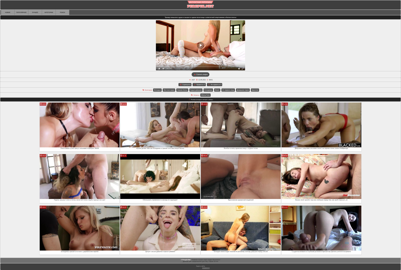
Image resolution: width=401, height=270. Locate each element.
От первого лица (228, 90)
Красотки (255, 90)
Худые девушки (196, 90)
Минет (217, 90)
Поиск (62, 12)
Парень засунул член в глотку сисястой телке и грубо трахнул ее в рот (79, 200)
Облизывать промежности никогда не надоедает (160, 200)
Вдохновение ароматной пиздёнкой (240, 200)
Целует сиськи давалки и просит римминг (160, 251)
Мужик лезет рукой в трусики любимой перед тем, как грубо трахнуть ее (321, 200)
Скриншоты (186, 84)
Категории (49, 12)
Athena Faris (205, 95)
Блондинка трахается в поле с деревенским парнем (79, 251)
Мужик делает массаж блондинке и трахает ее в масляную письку (160, 148)
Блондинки (208, 90)
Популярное (21, 12)
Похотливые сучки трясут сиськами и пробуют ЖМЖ (79, 148)
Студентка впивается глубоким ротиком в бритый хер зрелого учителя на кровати (321, 251)
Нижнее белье (182, 90)
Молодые (157, 90)
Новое (7, 12)
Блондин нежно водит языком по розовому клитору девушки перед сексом (241, 251)
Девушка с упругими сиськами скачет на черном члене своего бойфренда (321, 148)
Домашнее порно (243, 90)
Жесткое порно (169, 90)
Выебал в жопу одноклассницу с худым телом (241, 148)
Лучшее (35, 12)
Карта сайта (200, 266)
